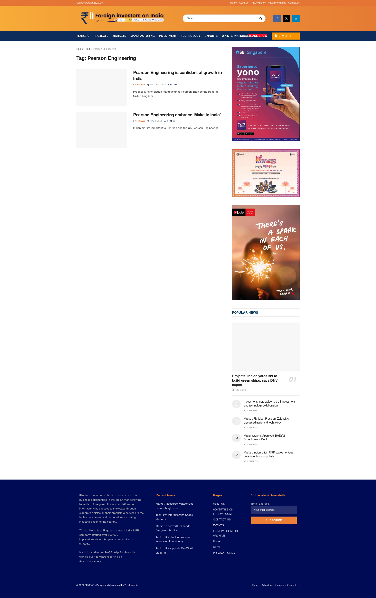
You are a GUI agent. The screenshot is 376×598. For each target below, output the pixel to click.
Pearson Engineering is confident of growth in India (177, 75)
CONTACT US (222, 519)
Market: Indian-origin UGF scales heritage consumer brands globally (269, 454)
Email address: (260, 503)
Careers (279, 585)
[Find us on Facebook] (277, 18)
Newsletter (287, 36)
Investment (168, 35)
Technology (190, 35)
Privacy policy (258, 2)
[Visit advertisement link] (266, 252)
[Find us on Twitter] (286, 18)
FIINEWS (89, 585)
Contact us (294, 2)
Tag (88, 49)
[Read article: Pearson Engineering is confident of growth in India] (101, 87)
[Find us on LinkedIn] (296, 18)
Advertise (266, 585)
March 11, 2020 (157, 84)
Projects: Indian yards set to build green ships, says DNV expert (254, 380)
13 (178, 84)
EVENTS (218, 525)
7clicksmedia (131, 585)
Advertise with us (277, 2)
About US (219, 503)
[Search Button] (262, 18)
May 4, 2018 (155, 121)
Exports (211, 35)
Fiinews (140, 84)
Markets (119, 35)
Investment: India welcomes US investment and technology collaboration (269, 403)
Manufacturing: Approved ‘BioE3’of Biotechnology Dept (264, 437)
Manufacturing (142, 35)
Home (233, 2)
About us (244, 2)
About (255, 585)
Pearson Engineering (104, 49)
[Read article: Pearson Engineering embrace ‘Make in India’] (101, 130)
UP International (244, 35)
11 (173, 121)
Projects (101, 35)
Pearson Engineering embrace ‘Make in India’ (177, 114)
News (216, 546)
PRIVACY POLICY (224, 552)
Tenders (82, 35)
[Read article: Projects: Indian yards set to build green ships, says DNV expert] (266, 346)
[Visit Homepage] (122, 18)
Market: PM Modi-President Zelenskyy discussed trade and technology (266, 420)
